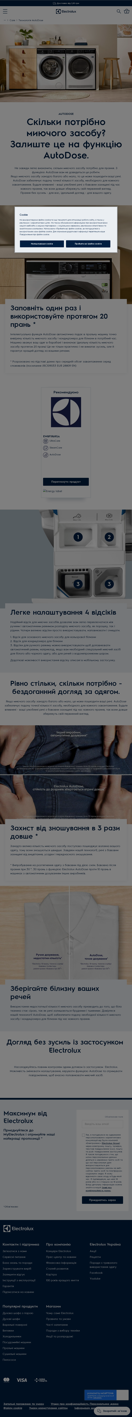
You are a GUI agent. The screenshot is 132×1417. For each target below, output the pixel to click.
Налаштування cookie (42, 244)
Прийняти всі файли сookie (88, 244)
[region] (66, 229)
